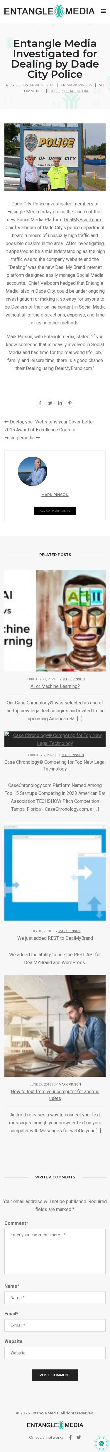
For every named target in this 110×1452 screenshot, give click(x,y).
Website (13, 1341)
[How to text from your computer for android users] (55, 1026)
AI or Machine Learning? (55, 686)
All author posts (55, 510)
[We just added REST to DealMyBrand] (55, 872)
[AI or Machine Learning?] (55, 620)
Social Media (75, 91)
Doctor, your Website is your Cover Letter (52, 422)
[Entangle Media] (49, 11)
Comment (16, 1223)
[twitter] (50, 403)
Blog (55, 91)
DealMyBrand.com (82, 219)
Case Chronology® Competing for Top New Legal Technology (55, 765)
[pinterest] (70, 403)
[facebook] (40, 403)
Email (11, 1314)
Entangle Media (45, 1413)
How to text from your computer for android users (55, 1095)
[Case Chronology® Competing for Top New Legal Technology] (55, 739)
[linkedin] (60, 403)
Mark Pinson (79, 85)
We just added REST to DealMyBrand (55, 938)
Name (11, 1286)
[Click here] (101, 1443)
